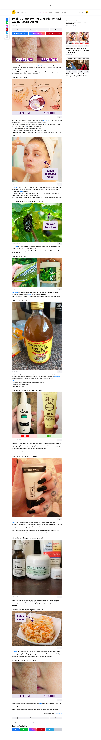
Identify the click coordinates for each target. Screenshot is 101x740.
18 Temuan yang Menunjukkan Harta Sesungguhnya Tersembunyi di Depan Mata (77, 50)
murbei (16, 246)
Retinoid (14, 522)
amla (40, 703)
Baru (45, 12)
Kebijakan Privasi (76, 20)
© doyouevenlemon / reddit (17, 519)
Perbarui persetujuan (70, 23)
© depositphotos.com (16, 116)
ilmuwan (16, 187)
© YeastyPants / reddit (26, 289)
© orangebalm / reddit (16, 439)
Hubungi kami (68, 20)
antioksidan (57, 376)
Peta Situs (84, 22)
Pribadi (39, 12)
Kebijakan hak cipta (83, 20)
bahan (29, 294)
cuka (27, 374)
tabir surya (47, 446)
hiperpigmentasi (42, 66)
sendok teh (32, 705)
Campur (15, 380)
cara (26, 126)
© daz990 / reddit (15, 371)
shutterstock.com (58, 713)
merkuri (53, 602)
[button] (68, 46)
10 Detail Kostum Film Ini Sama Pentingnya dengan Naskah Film (76, 75)
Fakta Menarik (69, 54)
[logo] (19, 12)
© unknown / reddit (23, 439)
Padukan (24, 526)
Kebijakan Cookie (69, 22)
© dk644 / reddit (15, 596)
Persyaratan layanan (77, 22)
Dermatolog (14, 651)
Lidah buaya (15, 292)
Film (67, 78)
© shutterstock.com (15, 699)
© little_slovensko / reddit (16, 289)
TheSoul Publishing (75, 25)
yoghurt (20, 191)
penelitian (45, 120)
